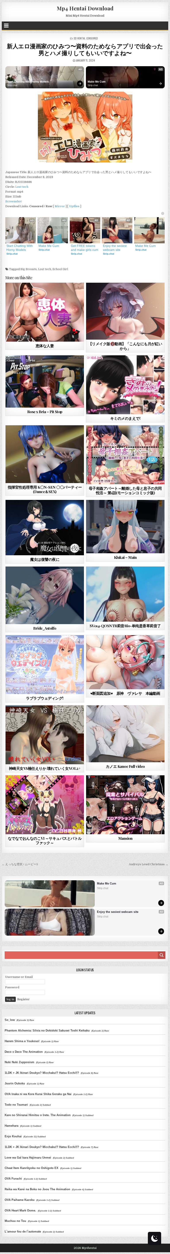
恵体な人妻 (45, 345)
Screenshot (13, 201)
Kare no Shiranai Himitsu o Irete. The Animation (38, 1115)
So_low (10, 1020)
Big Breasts (28, 269)
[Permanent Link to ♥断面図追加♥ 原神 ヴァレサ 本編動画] (125, 662)
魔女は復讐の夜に (44, 559)
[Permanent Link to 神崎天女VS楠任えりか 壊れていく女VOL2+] (45, 734)
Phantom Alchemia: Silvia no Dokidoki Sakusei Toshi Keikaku (47, 1030)
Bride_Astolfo (44, 628)
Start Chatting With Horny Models (28, 81)
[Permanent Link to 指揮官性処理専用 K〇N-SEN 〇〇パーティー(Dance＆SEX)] (45, 454)
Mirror (60, 206)
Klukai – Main (125, 557)
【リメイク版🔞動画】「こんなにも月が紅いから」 (125, 345)
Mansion (125, 838)
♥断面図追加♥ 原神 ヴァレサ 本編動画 (125, 693)
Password (12, 987)
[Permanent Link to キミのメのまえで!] (125, 384)
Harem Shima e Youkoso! (22, 1041)
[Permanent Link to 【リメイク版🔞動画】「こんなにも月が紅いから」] (125, 311)
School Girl (60, 269)
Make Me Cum (97, 81)
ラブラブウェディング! (45, 698)
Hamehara (11, 1125)
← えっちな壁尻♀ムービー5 (20, 864)
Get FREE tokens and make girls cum (84, 248)
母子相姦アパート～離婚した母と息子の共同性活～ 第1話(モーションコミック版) (125, 490)
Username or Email (19, 977)
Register (23, 999)
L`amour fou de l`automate (23, 1231)
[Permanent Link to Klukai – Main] (125, 526)
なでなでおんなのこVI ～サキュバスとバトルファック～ (45, 840)
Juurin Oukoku (15, 1083)
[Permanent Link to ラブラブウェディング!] (45, 664)
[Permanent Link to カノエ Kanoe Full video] (125, 733)
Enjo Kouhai (13, 1136)
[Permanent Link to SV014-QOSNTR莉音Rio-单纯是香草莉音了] (125, 594)
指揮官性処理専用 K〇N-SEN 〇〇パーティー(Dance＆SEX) (45, 489)
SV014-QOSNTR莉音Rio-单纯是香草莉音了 (125, 625)
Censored (92, 38)
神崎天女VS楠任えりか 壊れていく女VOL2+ (45, 768)
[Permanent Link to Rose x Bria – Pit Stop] (45, 381)
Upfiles (74, 206)
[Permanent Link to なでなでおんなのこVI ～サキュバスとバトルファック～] (45, 804)
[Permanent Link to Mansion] (125, 804)
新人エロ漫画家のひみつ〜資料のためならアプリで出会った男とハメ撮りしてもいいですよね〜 (85, 49)
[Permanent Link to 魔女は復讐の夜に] (45, 527)
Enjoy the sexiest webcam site (115, 248)
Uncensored (52, 366)
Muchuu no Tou (15, 1221)
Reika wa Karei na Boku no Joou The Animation (37, 1189)
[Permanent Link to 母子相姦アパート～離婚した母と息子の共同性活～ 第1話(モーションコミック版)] (125, 454)
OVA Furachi (13, 1178)
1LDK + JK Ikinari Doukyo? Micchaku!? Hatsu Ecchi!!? (42, 1072)
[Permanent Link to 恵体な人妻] (45, 312)
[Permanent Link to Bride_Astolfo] (45, 595)
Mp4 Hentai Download (85, 8)
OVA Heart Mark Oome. (20, 1210)
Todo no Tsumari (16, 1104)
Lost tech (21, 186)
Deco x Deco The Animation (24, 1051)
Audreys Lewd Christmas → (148, 864)
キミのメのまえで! (125, 418)
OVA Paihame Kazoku (20, 1200)
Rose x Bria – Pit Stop (44, 411)
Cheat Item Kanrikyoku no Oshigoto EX (31, 1168)
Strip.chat (12, 85)
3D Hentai (79, 38)
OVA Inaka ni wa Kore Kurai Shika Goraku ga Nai (38, 1094)
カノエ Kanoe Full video (125, 766)
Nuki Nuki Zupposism (19, 1062)
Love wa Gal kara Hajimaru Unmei (28, 1157)
